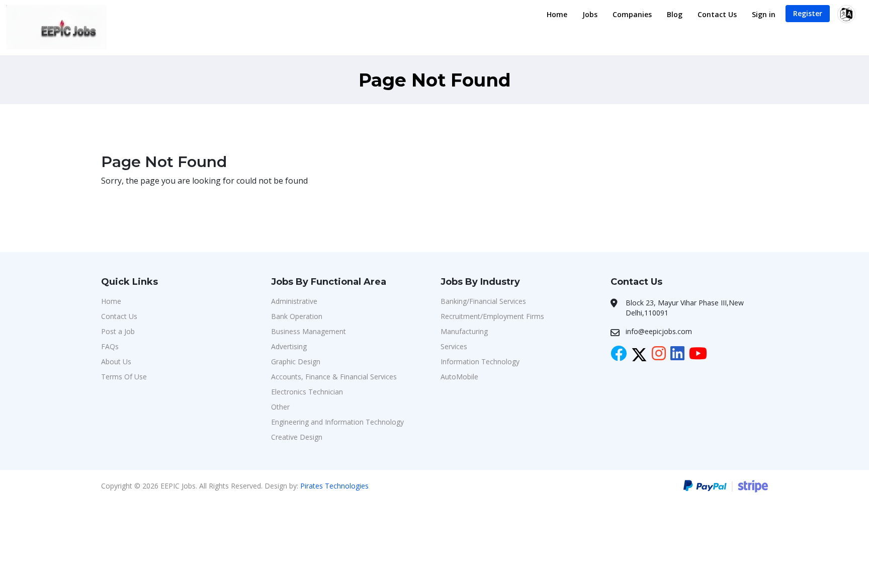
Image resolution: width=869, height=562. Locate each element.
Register (807, 13)
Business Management (308, 331)
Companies (632, 14)
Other (280, 407)
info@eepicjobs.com (659, 331)
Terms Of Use (124, 376)
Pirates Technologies (334, 486)
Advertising (289, 346)
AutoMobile (459, 376)
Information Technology (480, 361)
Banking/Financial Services (483, 301)
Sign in (763, 14)
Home (557, 14)
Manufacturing (464, 331)
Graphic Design (295, 361)
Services (454, 346)
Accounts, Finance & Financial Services (334, 376)
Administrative (294, 301)
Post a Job (118, 331)
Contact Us (717, 14)
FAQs (110, 346)
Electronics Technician (307, 391)
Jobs (589, 14)
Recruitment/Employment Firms (492, 316)
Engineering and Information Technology (337, 422)
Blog (674, 14)
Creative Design (296, 437)
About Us (116, 361)
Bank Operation (296, 316)
